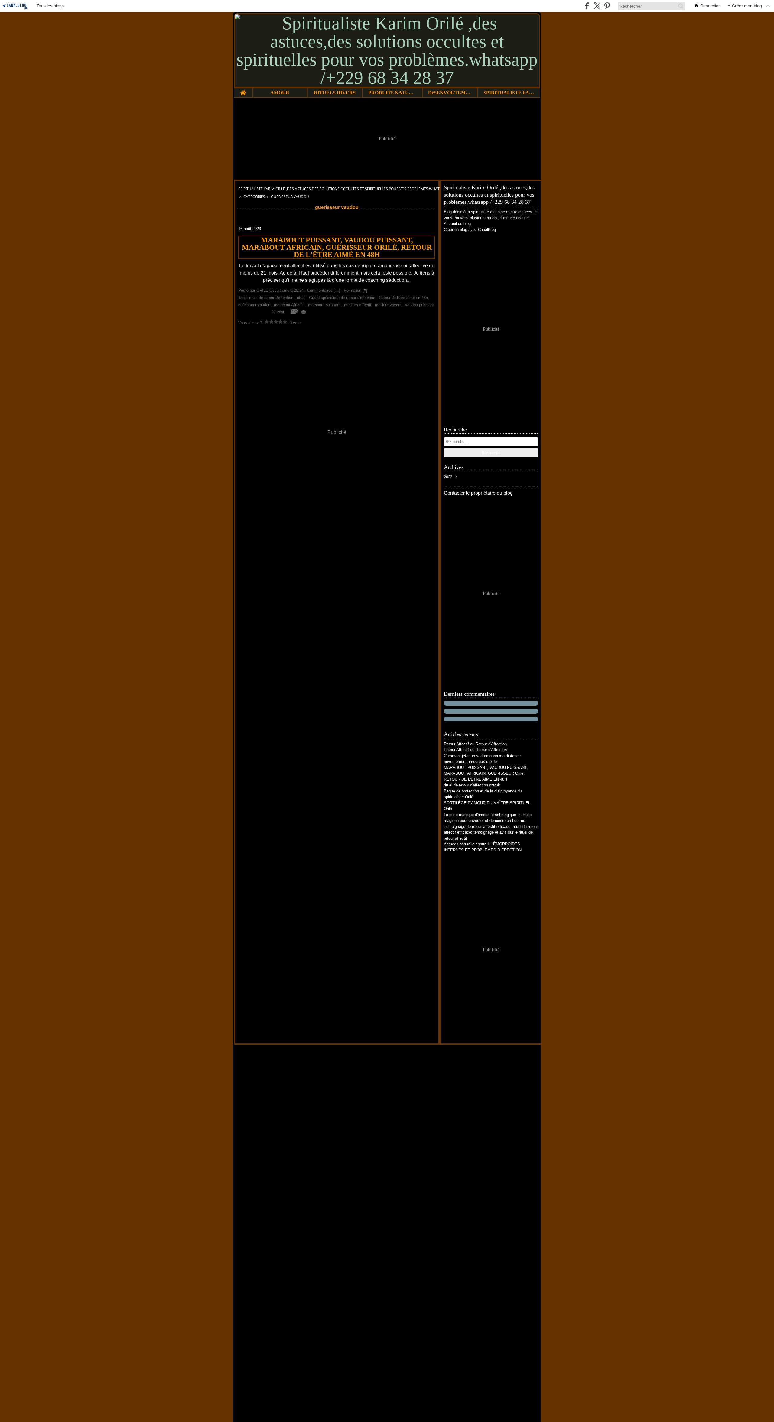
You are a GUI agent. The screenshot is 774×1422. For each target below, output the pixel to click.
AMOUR (279, 92)
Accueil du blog (457, 223)
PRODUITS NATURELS (392, 92)
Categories (254, 196)
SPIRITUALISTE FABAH (508, 92)
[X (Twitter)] (597, 5)
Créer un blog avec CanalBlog (470, 229)
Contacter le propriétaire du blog (478, 493)
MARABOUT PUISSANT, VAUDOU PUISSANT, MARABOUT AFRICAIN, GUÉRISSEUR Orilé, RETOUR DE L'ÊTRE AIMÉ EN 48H (486, 773)
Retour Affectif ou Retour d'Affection (475, 744)
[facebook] (587, 5)
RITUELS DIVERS (335, 92)
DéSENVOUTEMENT (450, 92)
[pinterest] (607, 5)
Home (243, 90)
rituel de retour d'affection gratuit (472, 785)
